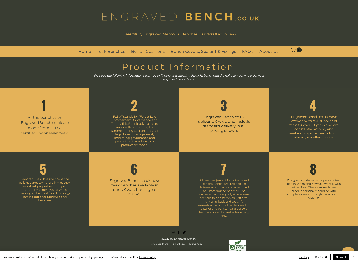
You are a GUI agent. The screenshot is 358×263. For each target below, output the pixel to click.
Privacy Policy (147, 257)
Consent (341, 257)
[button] (297, 49)
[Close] (353, 257)
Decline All (321, 257)
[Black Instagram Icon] (173, 232)
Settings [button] (304, 257)
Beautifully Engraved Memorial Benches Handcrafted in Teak (179, 34)
